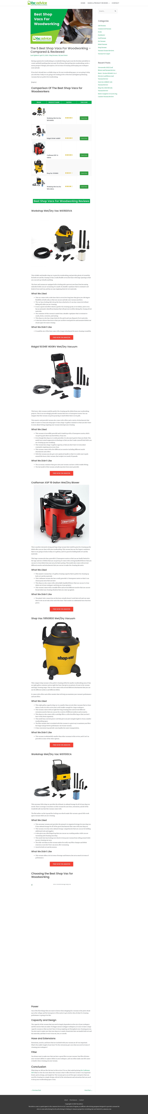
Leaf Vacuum (102, 38)
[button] (61, 337)
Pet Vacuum (101, 41)
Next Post (88, 1090)
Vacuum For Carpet (104, 54)
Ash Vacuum (102, 25)
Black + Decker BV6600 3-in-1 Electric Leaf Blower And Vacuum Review (107, 76)
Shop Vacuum (53, 55)
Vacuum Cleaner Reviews (106, 50)
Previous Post (36, 1090)
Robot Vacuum (102, 44)
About (66, 1100)
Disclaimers (73, 1100)
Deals (100, 32)
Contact (81, 1100)
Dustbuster (101, 35)
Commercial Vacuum (104, 29)
